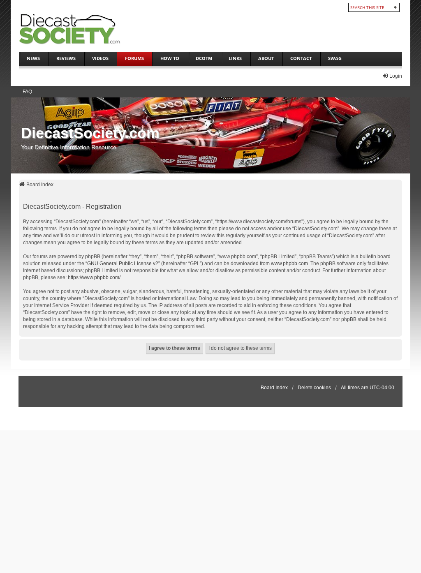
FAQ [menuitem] (27, 92)
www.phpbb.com (289, 263)
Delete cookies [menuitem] (314, 387)
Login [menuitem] (395, 76)
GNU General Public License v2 (122, 263)
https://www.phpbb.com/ (94, 277)
